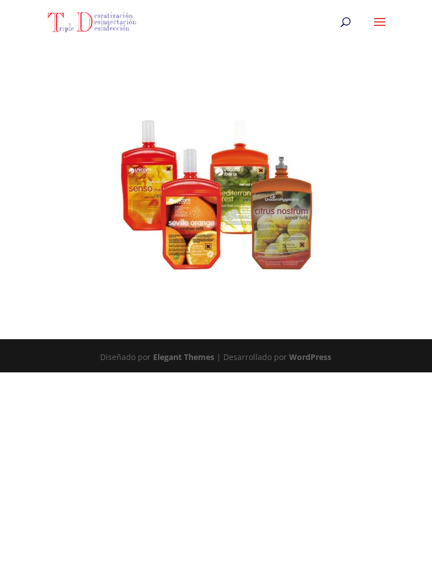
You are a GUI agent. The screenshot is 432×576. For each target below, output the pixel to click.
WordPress (310, 357)
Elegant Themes (183, 357)
